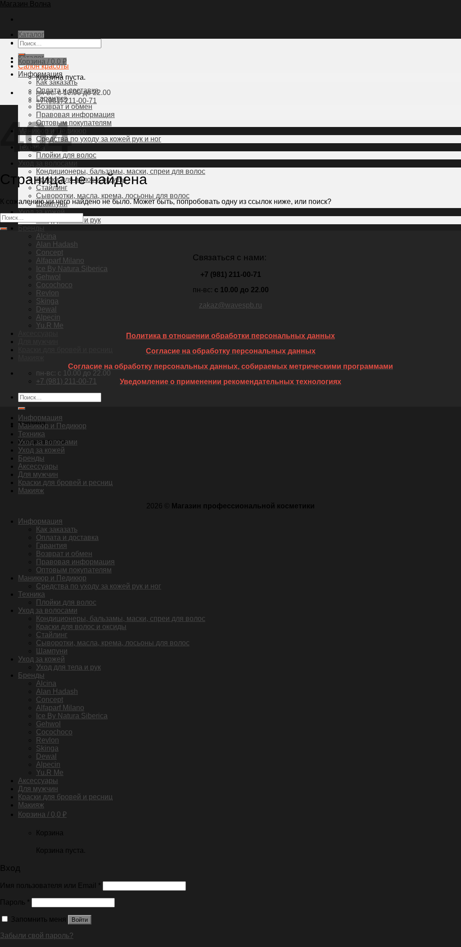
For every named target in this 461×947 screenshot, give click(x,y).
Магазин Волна (25, 4)
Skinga (47, 301)
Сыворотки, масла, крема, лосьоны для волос (113, 195)
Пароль (15, 902)
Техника (31, 434)
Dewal (46, 309)
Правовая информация (75, 114)
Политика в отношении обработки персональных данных (230, 336)
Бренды (31, 228)
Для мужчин (38, 341)
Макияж (31, 358)
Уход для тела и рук (68, 667)
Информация (40, 417)
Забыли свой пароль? (36, 935)
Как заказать (56, 82)
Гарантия (51, 545)
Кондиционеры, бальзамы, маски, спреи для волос (120, 618)
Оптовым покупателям (74, 123)
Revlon (47, 293)
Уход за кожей (41, 212)
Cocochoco (54, 285)
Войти (80, 919)
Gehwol (48, 277)
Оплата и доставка (67, 537)
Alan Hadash (57, 244)
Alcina (46, 236)
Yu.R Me (49, 325)
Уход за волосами (47, 163)
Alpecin (48, 317)
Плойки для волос (66, 602)
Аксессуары (38, 333)
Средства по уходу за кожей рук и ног (98, 139)
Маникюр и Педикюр (52, 426)
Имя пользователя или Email (50, 885)
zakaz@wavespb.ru (230, 305)
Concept (49, 252)
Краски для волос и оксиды (81, 626)
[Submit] (21, 408)
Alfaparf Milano (60, 260)
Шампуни (52, 651)
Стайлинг (52, 635)
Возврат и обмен (64, 106)
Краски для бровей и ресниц (65, 349)
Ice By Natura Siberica (72, 268)
